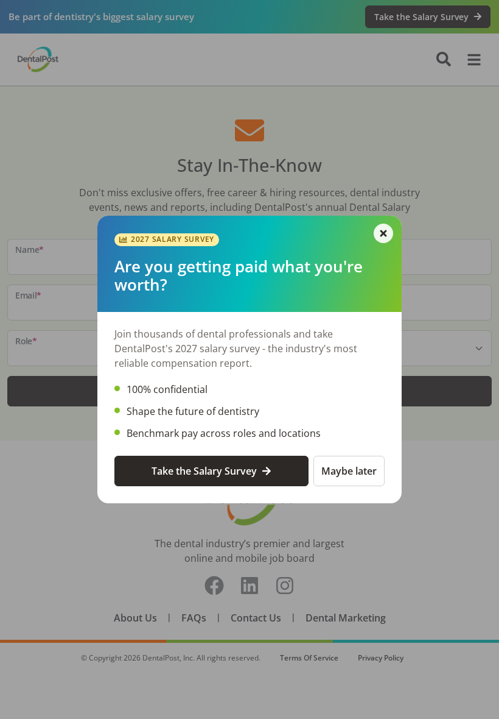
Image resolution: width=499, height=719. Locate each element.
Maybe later (349, 471)
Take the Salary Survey (204, 471)
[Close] (383, 233)
